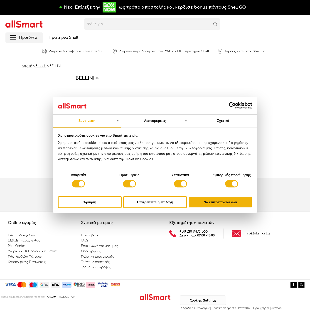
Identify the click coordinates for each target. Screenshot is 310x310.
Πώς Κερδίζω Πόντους (25, 256)
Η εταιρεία (89, 235)
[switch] (129, 183)
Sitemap (276, 308)
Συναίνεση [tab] (87, 121)
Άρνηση (90, 202)
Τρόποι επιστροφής (96, 267)
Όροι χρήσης (91, 251)
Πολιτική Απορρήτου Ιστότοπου (231, 308)
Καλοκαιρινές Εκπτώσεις (27, 262)
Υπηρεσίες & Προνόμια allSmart (32, 251)
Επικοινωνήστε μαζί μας (99, 246)
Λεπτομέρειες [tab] (155, 121)
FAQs (85, 240)
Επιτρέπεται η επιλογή (155, 202)
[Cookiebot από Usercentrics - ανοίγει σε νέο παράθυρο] (232, 105)
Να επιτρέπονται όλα (220, 202)
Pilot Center (16, 246)
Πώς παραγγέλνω (21, 235)
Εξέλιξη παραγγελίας (24, 240)
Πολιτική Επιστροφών (97, 256)
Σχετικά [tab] (223, 121)
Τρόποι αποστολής (95, 262)
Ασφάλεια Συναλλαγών (195, 308)
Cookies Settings (203, 300)
